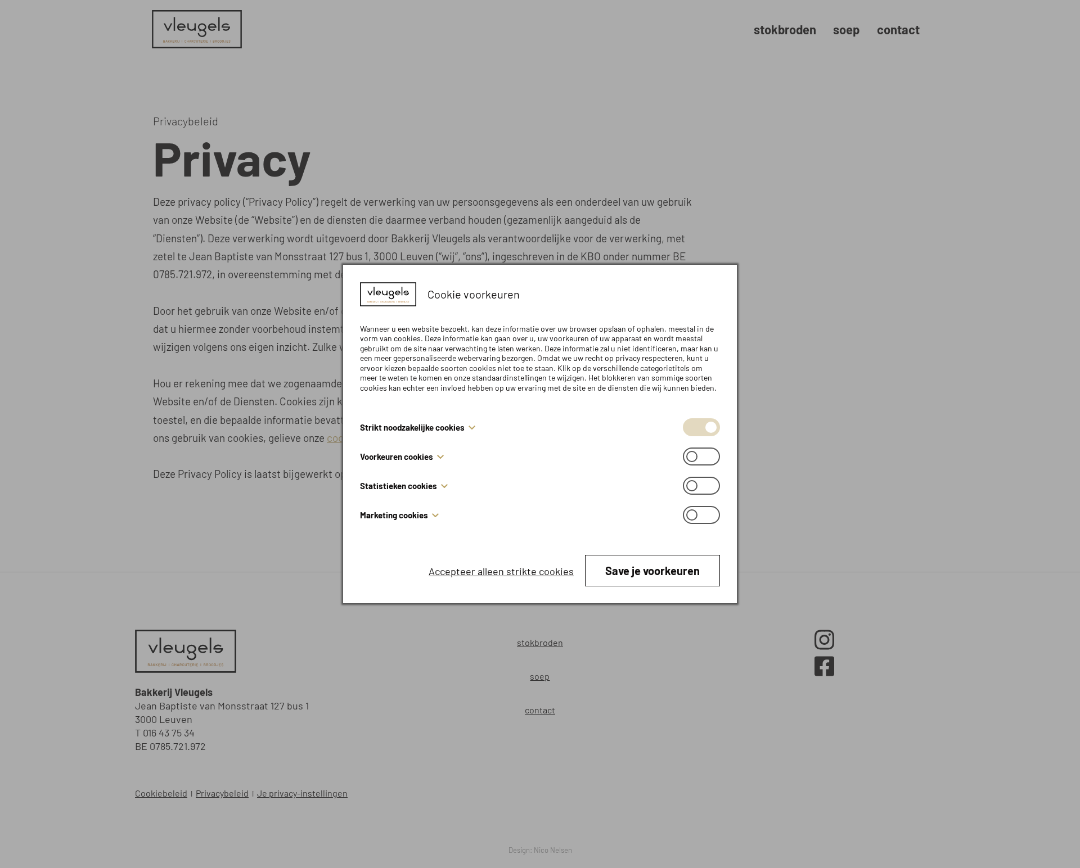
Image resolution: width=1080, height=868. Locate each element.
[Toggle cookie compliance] (701, 456)
